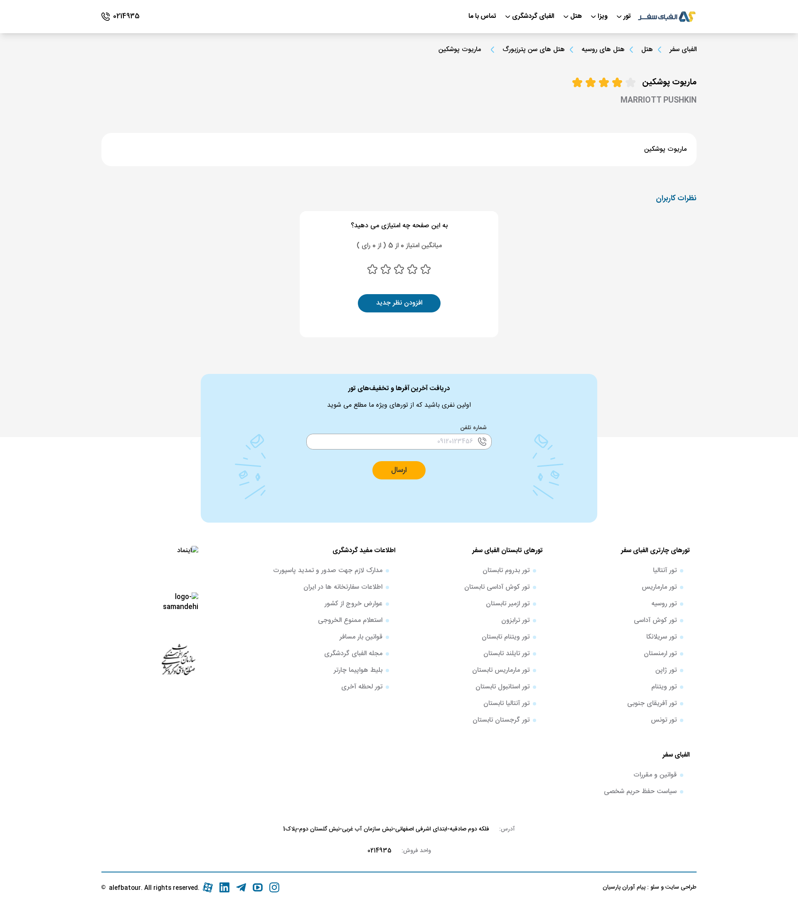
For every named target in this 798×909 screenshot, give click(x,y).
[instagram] (274, 887)
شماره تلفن (474, 428)
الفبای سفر (683, 49)
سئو (654, 887)
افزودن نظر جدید (399, 303)
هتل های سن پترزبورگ (533, 50)
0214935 (379, 851)
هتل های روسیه (603, 50)
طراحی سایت (680, 887)
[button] (399, 470)
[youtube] (258, 887)
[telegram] (241, 887)
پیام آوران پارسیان (624, 887)
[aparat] (208, 887)
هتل (647, 50)
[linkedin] (224, 887)
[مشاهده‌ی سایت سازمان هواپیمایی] (178, 659)
